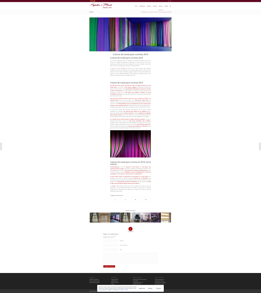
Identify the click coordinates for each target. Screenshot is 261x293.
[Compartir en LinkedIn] (136, 199)
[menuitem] (136, 6)
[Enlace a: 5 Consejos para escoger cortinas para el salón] (95, 218)
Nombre (122, 240)
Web (121, 249)
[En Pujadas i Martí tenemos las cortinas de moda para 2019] (1, 146)
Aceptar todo (142, 288)
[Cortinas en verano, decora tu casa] (260, 146)
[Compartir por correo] (146, 199)
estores (122, 119)
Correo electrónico (124, 245)
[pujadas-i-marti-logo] (100, 6)
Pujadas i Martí (115, 186)
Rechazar (150, 288)
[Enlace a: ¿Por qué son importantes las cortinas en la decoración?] (125, 218)
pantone (123, 68)
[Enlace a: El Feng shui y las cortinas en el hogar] (156, 218)
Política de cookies (124, 289)
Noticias (91, 12)
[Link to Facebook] (169, 1)
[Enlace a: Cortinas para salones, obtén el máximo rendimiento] (135, 218)
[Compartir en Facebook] (115, 199)
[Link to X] (171, 1)
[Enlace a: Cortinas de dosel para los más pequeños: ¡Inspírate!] (146, 218)
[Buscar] (170, 6)
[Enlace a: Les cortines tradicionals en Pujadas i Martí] (105, 218)
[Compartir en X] (125, 199)
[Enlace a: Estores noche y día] (166, 218)
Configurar (158, 288)
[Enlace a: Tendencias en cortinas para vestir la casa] (115, 218)
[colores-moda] (130, 34)
